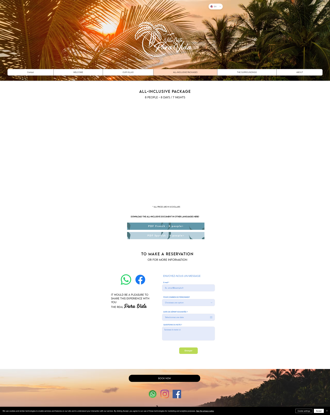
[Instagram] (164, 394)
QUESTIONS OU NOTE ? (172, 325)
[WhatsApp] (152, 394)
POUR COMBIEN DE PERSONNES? (176, 297)
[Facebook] (140, 279)
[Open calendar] (211, 317)
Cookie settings (304, 411)
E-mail (165, 282)
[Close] (326, 411)
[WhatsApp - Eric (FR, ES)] (126, 279)
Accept (319, 411)
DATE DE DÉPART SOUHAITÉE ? (175, 312)
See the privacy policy (205, 411)
